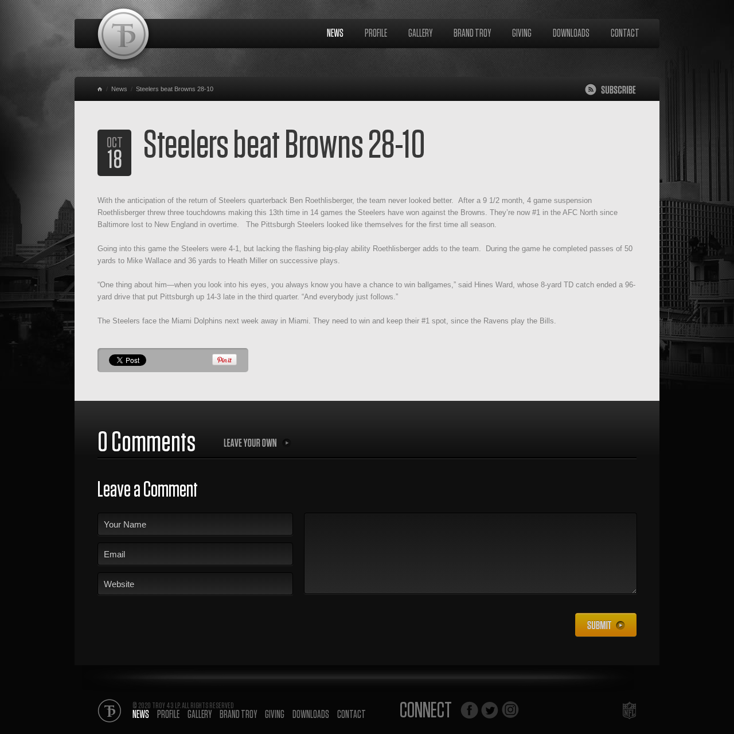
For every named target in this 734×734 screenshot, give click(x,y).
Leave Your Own (257, 442)
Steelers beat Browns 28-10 (174, 88)
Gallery (420, 33)
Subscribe (610, 89)
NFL (629, 710)
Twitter (489, 710)
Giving (522, 33)
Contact (625, 33)
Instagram (510, 710)
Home (100, 89)
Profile (376, 33)
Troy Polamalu (123, 36)
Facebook (469, 710)
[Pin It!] (224, 363)
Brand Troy (472, 33)
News (335, 33)
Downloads (571, 33)
